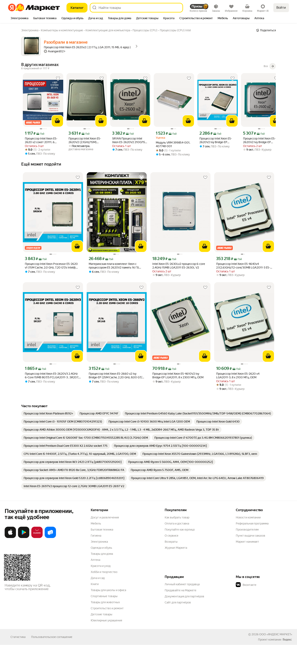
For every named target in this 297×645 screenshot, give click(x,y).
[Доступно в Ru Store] (50, 537)
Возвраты (171, 541)
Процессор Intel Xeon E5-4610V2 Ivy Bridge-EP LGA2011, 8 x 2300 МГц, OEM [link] (177, 375)
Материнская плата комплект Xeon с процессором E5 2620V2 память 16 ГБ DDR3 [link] (114, 265)
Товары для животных (105, 602)
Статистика (18, 637)
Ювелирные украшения (106, 620)
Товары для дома (102, 553)
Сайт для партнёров (178, 602)
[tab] (19, 18)
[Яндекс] (287, 639)
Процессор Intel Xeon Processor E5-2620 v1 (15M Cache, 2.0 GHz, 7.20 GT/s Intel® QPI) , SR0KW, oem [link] (51, 265)
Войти (281, 7)
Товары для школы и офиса (108, 590)
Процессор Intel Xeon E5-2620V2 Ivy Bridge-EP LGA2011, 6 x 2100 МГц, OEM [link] (259, 140)
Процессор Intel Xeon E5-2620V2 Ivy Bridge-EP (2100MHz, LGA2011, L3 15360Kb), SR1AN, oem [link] (215, 140)
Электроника (99, 541)
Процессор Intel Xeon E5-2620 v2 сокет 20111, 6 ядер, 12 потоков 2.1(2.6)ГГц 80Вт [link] (43, 140)
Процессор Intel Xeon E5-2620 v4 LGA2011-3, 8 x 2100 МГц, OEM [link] (237, 375)
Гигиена (96, 535)
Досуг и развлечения (105, 517)
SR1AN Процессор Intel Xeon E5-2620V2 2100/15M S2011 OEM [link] (129, 140)
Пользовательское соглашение (51, 637)
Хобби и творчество (104, 572)
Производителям (247, 529)
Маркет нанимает (247, 541)
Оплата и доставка (177, 523)
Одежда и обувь (101, 547)
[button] (264, 584)
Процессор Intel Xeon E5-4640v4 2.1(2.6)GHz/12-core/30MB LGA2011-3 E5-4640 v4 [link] (243, 265)
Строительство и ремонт (107, 608)
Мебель (96, 523)
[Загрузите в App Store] (10, 537)
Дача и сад (98, 578)
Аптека (95, 559)
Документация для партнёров (184, 596)
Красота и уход (101, 565)
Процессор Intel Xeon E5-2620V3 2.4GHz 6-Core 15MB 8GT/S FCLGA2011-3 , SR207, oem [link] (52, 375)
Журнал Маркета (176, 547)
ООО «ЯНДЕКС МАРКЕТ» (275, 634)
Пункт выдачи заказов (250, 535)
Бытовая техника (102, 529)
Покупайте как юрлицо (180, 529)
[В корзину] (57, 121)
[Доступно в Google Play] (23, 537)
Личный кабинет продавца (182, 584)
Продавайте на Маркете (180, 590)
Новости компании (248, 517)
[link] (48, 413)
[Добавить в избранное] (58, 78)
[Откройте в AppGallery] (37, 537)
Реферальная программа (252, 523)
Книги (95, 584)
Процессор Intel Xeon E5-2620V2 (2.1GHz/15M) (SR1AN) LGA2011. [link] (84, 140)
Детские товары (101, 614)
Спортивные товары (104, 596)
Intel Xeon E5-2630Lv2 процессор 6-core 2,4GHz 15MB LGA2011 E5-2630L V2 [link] (178, 265)
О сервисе (171, 535)
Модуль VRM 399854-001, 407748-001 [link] (173, 144)
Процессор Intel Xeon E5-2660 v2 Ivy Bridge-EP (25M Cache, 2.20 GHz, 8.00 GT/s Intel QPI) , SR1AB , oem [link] (116, 375)
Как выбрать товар (177, 517)
